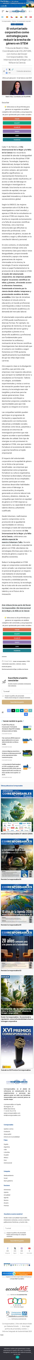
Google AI (17, 127)
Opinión (12, 24)
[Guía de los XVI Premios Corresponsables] (17, 1047)
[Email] (26, 710)
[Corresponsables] (17, 11)
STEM (28, 661)
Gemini (17, 131)
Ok (17, 1357)
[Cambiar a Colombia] (16, 17)
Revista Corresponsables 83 (11, 925)
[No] (32, 1353)
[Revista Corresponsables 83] (17, 903)
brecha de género (6, 666)
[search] (25, 11)
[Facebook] (7, 1250)
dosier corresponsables (19, 661)
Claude (17, 119)
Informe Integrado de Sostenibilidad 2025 (17, 1331)
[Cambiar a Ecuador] (21, 17)
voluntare (18, 664)
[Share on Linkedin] (22, 710)
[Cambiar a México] (26, 17)
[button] (12, 69)
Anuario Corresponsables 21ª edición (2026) (17, 834)
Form (2, 1335)
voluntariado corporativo (8, 664)
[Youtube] (29, 1250)
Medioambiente (27, 729)
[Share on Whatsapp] (17, 710)
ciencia (24, 664)
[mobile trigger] (3, 11)
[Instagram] (22, 1250)
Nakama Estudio (13, 1326)
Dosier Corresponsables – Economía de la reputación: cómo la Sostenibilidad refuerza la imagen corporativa (17, 1019)
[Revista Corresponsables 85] (17, 858)
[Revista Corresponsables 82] (17, 949)
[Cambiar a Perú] (30, 17)
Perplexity (17, 139)
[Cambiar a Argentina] (2, 17)
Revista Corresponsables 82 (11, 970)
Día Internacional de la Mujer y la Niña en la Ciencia (15, 669)
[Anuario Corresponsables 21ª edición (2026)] (17, 811)
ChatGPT (17, 123)
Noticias (26, 727)
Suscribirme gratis (17, 702)
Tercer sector (19, 24)
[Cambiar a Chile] (11, 17)
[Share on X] (9, 69)
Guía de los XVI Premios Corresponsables (16, 1070)
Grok (17, 135)
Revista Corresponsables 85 (11, 879)
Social (25, 742)
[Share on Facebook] (6, 69)
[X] (15, 1250)
